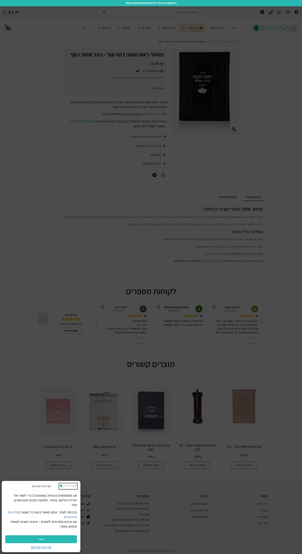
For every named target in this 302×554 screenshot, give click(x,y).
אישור (41, 539)
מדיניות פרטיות (41, 547)
